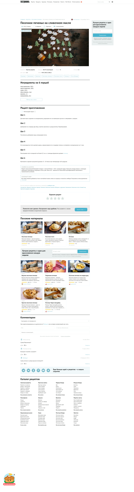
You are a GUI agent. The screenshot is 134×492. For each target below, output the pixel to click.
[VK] (28, 370)
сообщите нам (50, 185)
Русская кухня (23, 415)
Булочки (58, 401)
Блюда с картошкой (25, 386)
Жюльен (40, 400)
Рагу (75, 391)
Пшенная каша (41, 421)
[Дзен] (48, 370)
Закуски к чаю (41, 408)
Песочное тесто (58, 76)
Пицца (22, 400)
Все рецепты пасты (78, 410)
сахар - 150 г (23, 90)
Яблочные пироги (24, 389)
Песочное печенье (47, 76)
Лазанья (76, 404)
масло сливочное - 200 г (27, 88)
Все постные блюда (60, 425)
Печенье (66, 76)
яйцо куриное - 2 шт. (26, 92)
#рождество (23, 187)
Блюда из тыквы (24, 392)
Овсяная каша (41, 416)
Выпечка (38, 76)
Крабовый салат (42, 392)
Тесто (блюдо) (74, 76)
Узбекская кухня (24, 421)
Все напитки (77, 425)
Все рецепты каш (42, 425)
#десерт (38, 187)
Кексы (57, 403)
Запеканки (23, 406)
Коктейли (76, 415)
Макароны (76, 408)
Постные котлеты (60, 423)
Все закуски (41, 410)
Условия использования (76, 256)
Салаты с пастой (77, 406)
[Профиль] (113, 2)
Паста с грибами (78, 403)
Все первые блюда (60, 394)
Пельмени (76, 388)
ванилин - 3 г (24, 94)
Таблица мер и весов (31, 99)
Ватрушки (58, 400)
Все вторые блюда (78, 394)
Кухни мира (23, 425)
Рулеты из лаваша (42, 401)
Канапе (40, 403)
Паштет (40, 406)
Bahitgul (25, 358)
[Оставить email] (64, 251)
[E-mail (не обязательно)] (73, 327)
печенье (65, 153)
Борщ (57, 386)
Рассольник (58, 388)
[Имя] (37, 327)
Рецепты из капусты (25, 385)
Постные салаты (60, 415)
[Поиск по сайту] (104, 2)
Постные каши (59, 421)
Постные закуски (60, 416)
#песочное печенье (50, 187)
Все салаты (40, 394)
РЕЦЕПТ (23, 273)
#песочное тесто (75, 187)
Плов (75, 386)
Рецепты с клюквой (25, 391)
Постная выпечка (60, 419)
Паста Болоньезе (78, 401)
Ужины (22, 408)
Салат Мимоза (41, 391)
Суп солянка (59, 391)
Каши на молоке (42, 423)
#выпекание (68, 187)
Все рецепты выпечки (61, 410)
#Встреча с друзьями (60, 187)
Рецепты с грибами (25, 388)
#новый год (83, 187)
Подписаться (82, 251)
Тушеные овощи (77, 392)
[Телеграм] (23, 370)
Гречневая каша (42, 415)
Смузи (75, 423)
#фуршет (28, 187)
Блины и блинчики (25, 403)
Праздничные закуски (43, 404)
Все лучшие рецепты (25, 410)
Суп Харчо (58, 392)
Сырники (22, 401)
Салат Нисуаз (41, 389)
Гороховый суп (59, 389)
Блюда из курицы (24, 404)
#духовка (32, 189)
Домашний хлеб (60, 404)
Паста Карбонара (78, 400)
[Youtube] (43, 370)
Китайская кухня (24, 419)
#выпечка (33, 187)
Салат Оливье (41, 386)
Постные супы (59, 418)
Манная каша (41, 419)
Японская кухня (24, 423)
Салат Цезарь (41, 388)
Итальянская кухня (25, 418)
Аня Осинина (76, 19)
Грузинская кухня (24, 416)
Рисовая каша (41, 418)
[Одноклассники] (33, 370)
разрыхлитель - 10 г (25, 95)
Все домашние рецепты (26, 394)
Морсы (75, 416)
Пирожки (58, 406)
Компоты (76, 421)
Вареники (76, 389)
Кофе (75, 418)
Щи (57, 385)
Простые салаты (42, 385)
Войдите (46, 324)
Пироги (57, 408)
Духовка (23, 76)
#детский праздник (25, 189)
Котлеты (76, 385)
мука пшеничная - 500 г (26, 86)
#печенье (42, 187)
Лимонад (76, 419)
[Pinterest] (38, 370)
